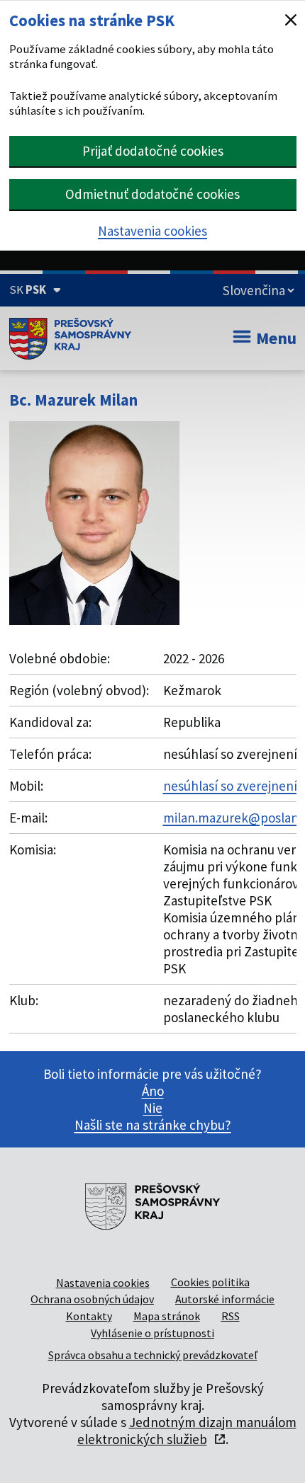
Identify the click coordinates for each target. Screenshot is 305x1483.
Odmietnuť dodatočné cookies (152, 193)
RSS (230, 1316)
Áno (153, 1090)
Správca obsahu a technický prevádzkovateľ (152, 1355)
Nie (152, 1107)
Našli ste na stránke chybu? (152, 1124)
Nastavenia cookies (152, 230)
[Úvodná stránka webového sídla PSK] (70, 338)
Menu (276, 338)
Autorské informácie (224, 1299)
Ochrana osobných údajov (92, 1299)
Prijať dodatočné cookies (152, 150)
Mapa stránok (166, 1316)
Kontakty (89, 1316)
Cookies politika (210, 1282)
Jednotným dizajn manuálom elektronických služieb (186, 1431)
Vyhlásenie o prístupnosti (152, 1333)
